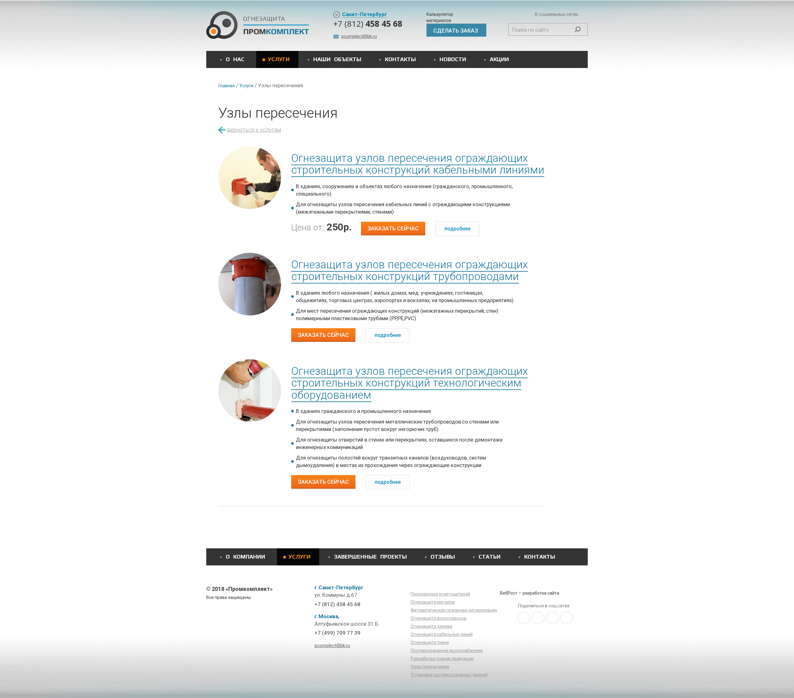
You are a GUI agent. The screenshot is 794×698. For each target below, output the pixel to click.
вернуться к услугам (254, 129)
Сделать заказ (455, 30)
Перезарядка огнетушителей (440, 593)
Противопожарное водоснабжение (447, 650)
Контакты (400, 59)
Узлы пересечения (430, 666)
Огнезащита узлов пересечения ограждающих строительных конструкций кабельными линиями (417, 164)
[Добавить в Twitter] (524, 618)
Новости (452, 59)
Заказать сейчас (393, 228)
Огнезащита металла (433, 602)
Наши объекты (337, 59)
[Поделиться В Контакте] (552, 618)
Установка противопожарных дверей (449, 674)
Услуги (279, 59)
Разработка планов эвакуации (442, 658)
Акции (499, 59)
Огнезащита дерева (431, 626)
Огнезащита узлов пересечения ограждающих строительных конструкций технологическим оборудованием (409, 383)
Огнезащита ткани (430, 642)
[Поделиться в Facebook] (538, 618)
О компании (245, 556)
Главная (226, 85)
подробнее (457, 229)
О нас (235, 59)
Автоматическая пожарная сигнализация (454, 610)
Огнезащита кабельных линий (442, 634)
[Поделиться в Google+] (566, 618)
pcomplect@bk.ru (359, 36)
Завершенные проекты (370, 556)
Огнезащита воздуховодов (438, 618)
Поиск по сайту (530, 30)
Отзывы (442, 556)
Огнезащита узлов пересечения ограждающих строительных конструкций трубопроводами (409, 270)
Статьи (490, 556)
